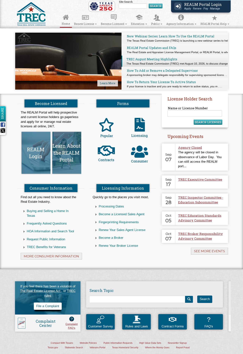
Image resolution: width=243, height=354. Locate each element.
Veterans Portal (97, 347)
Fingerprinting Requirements (119, 222)
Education (138, 24)
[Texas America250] (101, 6)
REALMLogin (35, 152)
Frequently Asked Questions (47, 223)
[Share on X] (3, 132)
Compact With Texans (62, 343)
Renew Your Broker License (118, 246)
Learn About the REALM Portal (66, 153)
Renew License (84, 24)
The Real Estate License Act (40, 291)
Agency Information (180, 24)
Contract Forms (173, 326)
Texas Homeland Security (125, 347)
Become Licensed (113, 24)
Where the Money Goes (157, 347)
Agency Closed (190, 147)
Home (66, 23)
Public (155, 24)
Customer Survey (100, 326)
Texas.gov (53, 347)
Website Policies (88, 343)
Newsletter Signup (177, 343)
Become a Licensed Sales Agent (121, 214)
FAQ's (208, 322)
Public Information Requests (118, 343)
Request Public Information (46, 239)
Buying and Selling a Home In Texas (48, 213)
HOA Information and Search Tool (50, 231)
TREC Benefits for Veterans (46, 247)
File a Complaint (47, 306)
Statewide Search (74, 347)
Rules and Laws (136, 326)
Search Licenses (208, 122)
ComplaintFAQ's (71, 323)
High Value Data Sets (150, 343)
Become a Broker (111, 238)
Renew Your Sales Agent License (122, 230)
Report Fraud (183, 347)
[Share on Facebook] (4, 124)
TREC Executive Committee (200, 179)
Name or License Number (188, 108)
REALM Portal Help (213, 24)
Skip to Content (7, 1)
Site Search (141, 4)
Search (155, 6)
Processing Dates (111, 206)
